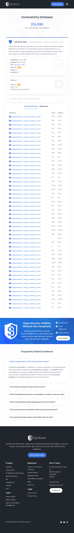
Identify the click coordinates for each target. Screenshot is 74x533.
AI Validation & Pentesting (15, 473)
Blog (29, 482)
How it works (10, 470)
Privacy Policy (32, 496)
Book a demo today (37, 455)
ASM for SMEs (10, 500)
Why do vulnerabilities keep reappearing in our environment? (32, 402)
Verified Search (33, 472)
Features (9, 467)
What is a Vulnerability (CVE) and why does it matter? (29, 361)
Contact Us (56, 490)
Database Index (33, 476)
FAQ (7, 489)
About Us (31, 485)
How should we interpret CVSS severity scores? (27, 387)
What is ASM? (10, 497)
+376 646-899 (54, 482)
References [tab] (44, 106)
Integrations (10, 482)
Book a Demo (57, 4)
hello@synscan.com (56, 485)
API (7, 479)
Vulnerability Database (35, 479)
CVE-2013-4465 (19, 65)
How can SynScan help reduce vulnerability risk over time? (31, 417)
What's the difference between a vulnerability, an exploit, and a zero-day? (37, 394)
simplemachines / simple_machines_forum (26, 117)
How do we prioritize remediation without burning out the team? (34, 410)
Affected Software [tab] (31, 106)
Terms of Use (32, 493)
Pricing (8, 485)
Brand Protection (12, 476)
